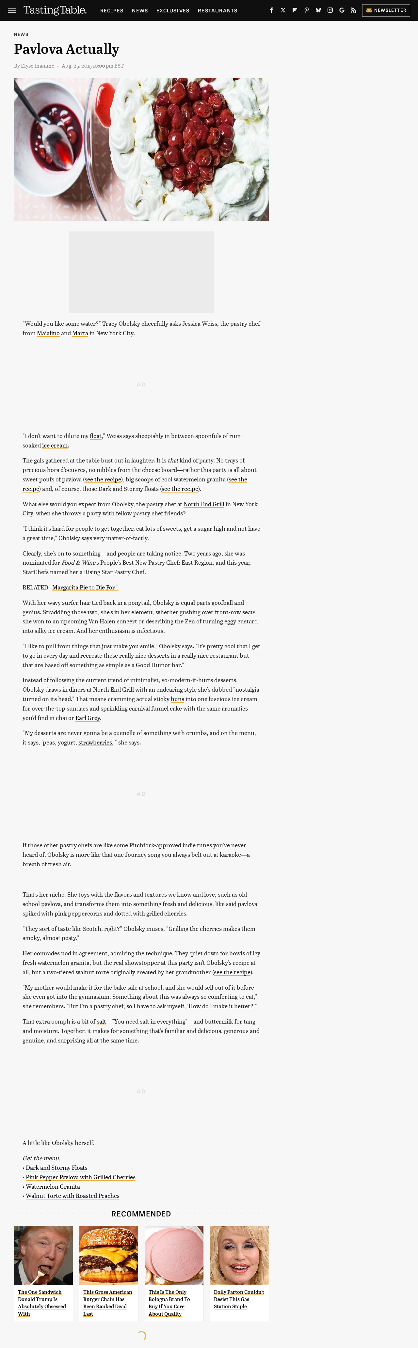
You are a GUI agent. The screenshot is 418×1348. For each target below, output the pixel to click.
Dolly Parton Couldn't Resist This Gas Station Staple (239, 1299)
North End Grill (204, 504)
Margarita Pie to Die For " (85, 587)
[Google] (342, 11)
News (140, 10)
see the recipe (103, 479)
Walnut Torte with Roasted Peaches (73, 1195)
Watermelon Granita (53, 1186)
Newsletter (390, 10)
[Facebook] (271, 11)
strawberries (95, 742)
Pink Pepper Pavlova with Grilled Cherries (81, 1177)
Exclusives (172, 10)
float (96, 435)
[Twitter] (283, 11)
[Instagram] (330, 11)
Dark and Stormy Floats (57, 1167)
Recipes (111, 10)
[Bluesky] (318, 11)
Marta (80, 333)
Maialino (48, 333)
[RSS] (353, 11)
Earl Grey (87, 717)
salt (101, 1021)
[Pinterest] (306, 11)
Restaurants (217, 10)
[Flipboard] (295, 11)
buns (177, 699)
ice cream (55, 445)
